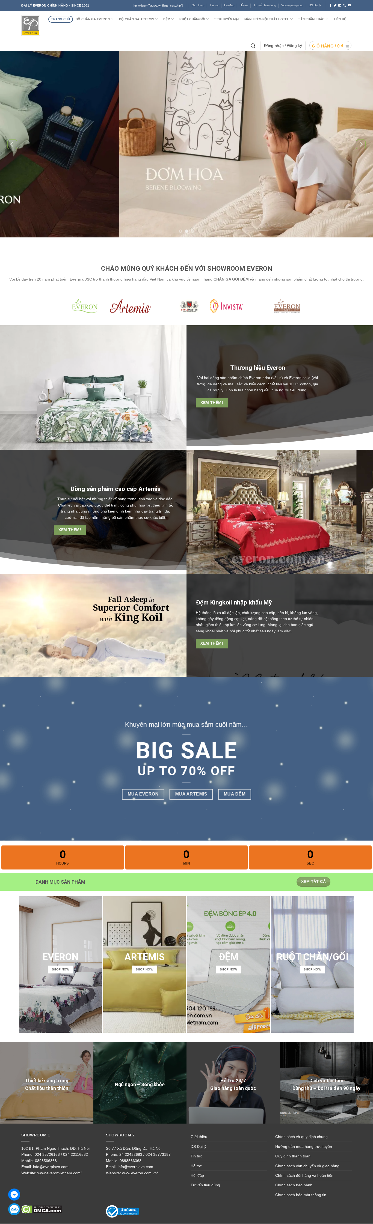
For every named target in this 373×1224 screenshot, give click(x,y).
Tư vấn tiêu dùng (265, 5)
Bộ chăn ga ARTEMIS (136, 19)
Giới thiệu (198, 5)
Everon (276, 367)
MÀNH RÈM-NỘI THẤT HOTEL (266, 19)
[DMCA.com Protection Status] (41, 1209)
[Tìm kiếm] (254, 45)
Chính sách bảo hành (293, 1185)
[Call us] (344, 5)
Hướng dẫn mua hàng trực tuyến (303, 1146)
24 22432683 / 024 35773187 (145, 1154)
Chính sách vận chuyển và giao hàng (307, 1166)
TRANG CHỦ (60, 19)
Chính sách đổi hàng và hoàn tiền (304, 1175)
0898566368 (46, 1161)
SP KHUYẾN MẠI (226, 19)
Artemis (149, 488)
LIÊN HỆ (340, 19)
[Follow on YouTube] (349, 5)
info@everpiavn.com (51, 1167)
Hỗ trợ (244, 5)
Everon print (259, 378)
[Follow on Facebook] (330, 5)
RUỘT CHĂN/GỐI (192, 19)
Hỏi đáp (197, 1175)
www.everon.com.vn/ (140, 1173)
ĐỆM (166, 19)
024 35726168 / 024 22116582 (61, 1154)
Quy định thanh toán (292, 1156)
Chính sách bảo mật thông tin (300, 1195)
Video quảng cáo (292, 5)
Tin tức (214, 5)
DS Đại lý (315, 5)
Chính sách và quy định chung (301, 1136)
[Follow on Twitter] (335, 5)
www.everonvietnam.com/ (59, 1173)
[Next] (361, 144)
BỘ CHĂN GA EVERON (93, 19)
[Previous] (12, 144)
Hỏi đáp (229, 5)
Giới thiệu (199, 1136)
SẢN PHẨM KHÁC (311, 19)
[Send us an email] (339, 5)
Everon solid (300, 378)
